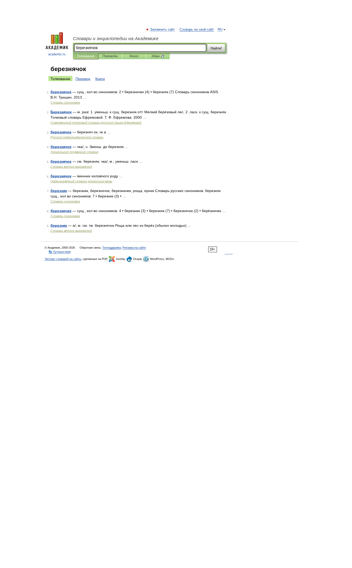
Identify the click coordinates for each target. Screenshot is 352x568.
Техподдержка (111, 247)
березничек (61, 211)
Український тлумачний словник (74, 152)
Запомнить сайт (162, 29)
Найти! (216, 48)
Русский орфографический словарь (77, 137)
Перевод (83, 79)
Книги (134, 56)
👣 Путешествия (59, 251)
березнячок (61, 92)
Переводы (110, 56)
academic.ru (56, 54)
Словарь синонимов (65, 102)
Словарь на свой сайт (197, 29)
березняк (59, 191)
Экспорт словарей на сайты (63, 258)
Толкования (85, 56)
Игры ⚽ (158, 56)
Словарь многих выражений (71, 167)
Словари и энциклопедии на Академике (115, 38)
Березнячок (61, 112)
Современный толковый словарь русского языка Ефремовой (96, 123)
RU (220, 29)
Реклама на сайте (134, 247)
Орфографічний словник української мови (81, 181)
